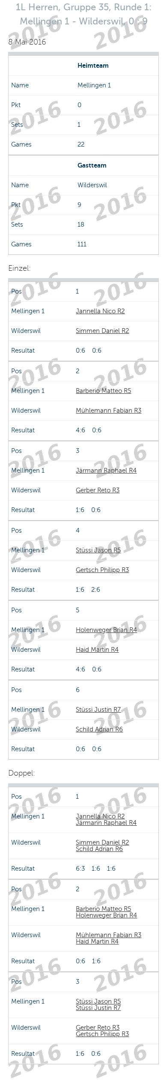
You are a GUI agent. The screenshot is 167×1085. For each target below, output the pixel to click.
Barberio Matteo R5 (103, 390)
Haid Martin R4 (97, 649)
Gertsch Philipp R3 (102, 569)
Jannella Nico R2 (100, 311)
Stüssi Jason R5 (98, 550)
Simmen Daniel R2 (102, 330)
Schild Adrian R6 (99, 729)
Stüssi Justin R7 (98, 709)
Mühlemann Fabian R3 (108, 410)
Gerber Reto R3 (97, 490)
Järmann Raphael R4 (106, 470)
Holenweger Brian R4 (106, 629)
